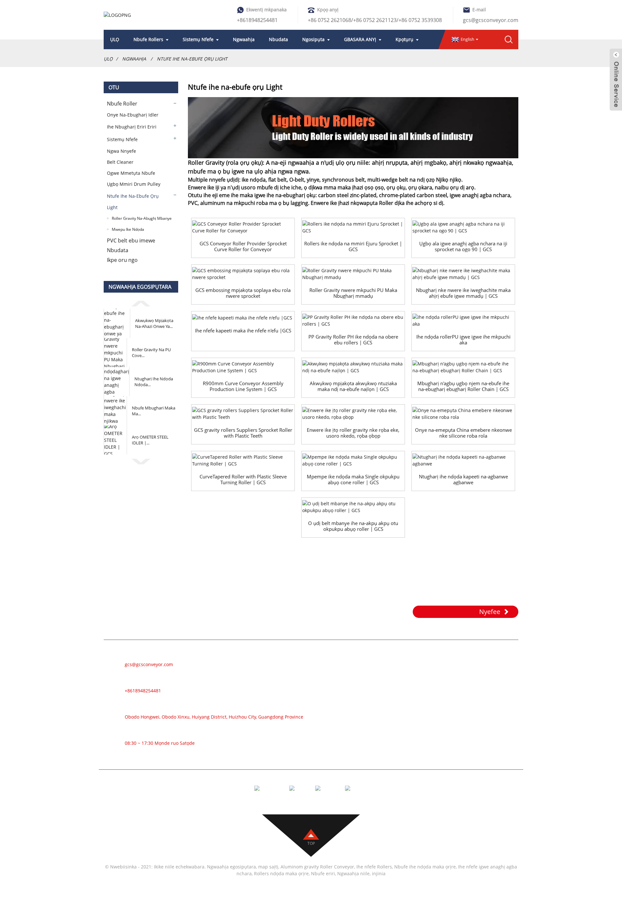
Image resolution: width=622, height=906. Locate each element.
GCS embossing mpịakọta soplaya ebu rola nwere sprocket (243, 293)
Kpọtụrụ (404, 39)
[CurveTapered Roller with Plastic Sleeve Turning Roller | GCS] (243, 460)
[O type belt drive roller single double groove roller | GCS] (353, 506)
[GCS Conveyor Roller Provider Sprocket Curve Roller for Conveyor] (243, 227)
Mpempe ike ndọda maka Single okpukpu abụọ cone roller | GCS (353, 479)
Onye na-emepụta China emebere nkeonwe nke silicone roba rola (463, 433)
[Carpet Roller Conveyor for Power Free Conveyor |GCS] (243, 317)
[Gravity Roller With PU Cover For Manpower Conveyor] (353, 273)
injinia (379, 873)
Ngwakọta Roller (386, 729)
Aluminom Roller (386, 680)
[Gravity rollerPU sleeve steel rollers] (463, 320)
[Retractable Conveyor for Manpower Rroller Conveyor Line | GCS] (463, 273)
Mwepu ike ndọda (128, 229)
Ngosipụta (313, 39)
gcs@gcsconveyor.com (490, 20)
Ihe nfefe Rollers (374, 867)
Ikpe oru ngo (122, 259)
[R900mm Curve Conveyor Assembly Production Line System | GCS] (243, 367)
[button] (141, 302)
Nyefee (489, 611)
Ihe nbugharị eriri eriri (131, 127)
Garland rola (381, 699)
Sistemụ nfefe (198, 39)
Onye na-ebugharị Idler (132, 115)
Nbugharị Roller (385, 670)
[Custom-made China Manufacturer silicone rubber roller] (463, 413)
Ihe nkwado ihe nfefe (391, 758)
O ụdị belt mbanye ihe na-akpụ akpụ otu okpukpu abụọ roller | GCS (353, 526)
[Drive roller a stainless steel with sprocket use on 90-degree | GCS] (463, 227)
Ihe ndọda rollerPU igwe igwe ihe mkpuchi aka (463, 339)
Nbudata (278, 39)
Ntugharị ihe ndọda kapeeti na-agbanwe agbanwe (463, 479)
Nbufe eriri (379, 661)
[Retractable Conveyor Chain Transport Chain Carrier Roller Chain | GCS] (463, 367)
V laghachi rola (384, 748)
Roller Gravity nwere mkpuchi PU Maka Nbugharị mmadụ (353, 293)
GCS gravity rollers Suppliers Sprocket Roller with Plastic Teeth (243, 433)
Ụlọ (108, 59)
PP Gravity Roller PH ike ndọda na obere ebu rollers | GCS (353, 339)
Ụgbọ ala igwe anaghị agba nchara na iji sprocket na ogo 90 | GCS (463, 246)
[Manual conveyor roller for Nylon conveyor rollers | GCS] (353, 367)
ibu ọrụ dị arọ (457, 187)
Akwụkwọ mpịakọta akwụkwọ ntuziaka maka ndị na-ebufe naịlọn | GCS (353, 386)
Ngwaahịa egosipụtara (231, 867)
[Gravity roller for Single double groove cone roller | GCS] (353, 460)
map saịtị (268, 867)
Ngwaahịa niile (353, 873)
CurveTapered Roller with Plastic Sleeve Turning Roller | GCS (243, 479)
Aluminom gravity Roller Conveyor (317, 867)
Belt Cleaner (120, 162)
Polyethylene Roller (389, 719)
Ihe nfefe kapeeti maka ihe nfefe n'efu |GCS (243, 330)
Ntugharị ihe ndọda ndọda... (153, 381)
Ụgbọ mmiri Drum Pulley (133, 184)
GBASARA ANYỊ (360, 39)
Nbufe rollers (148, 39)
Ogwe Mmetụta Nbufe (131, 173)
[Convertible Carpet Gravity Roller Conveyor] (463, 460)
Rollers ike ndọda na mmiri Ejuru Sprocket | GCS (353, 246)
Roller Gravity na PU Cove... (151, 352)
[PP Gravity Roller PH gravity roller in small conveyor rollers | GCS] (353, 320)
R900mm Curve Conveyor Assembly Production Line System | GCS (243, 386)
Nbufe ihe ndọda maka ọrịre (425, 867)
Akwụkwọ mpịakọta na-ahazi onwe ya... (154, 323)
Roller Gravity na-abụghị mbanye (142, 218)
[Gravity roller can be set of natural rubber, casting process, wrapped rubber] (353, 413)
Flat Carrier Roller (387, 738)
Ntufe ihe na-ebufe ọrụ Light (192, 59)
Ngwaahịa (244, 39)
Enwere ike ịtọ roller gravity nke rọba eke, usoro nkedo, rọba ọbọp (353, 433)
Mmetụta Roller (385, 709)
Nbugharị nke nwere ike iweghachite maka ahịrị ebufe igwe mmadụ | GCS (463, 293)
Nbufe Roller (122, 103)
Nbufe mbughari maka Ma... (153, 411)
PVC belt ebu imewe (131, 240)
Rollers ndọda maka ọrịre (281, 873)
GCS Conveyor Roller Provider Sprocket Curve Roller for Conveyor (243, 246)
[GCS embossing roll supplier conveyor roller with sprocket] (243, 273)
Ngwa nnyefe (121, 151)
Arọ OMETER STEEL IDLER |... (150, 440)
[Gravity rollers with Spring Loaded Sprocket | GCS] (353, 227)
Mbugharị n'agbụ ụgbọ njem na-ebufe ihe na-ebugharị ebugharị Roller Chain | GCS (463, 386)
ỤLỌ (114, 39)
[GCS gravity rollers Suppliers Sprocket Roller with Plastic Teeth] (243, 413)
